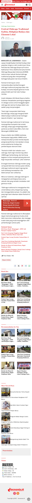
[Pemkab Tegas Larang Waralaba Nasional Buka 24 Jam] (8, 293)
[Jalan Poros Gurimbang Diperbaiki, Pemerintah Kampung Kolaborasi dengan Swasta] (24, 293)
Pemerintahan (11, 26)
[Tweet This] (18, 266)
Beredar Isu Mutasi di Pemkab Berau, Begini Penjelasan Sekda (13, 246)
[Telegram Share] (25, 266)
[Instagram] (14, 493)
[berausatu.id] (9, 4)
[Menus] (2, 4)
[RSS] (17, 493)
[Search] (30, 4)
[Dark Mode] (27, 4)
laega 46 (7, 37)
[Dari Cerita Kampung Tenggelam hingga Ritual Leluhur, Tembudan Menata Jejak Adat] (24, 277)
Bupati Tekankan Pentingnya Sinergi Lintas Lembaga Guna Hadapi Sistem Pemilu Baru (15, 250)
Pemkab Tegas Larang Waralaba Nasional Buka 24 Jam (15, 238)
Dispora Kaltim (6, 260)
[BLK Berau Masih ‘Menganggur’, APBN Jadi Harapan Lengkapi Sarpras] (8, 277)
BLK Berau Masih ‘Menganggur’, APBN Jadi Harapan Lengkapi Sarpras (13, 229)
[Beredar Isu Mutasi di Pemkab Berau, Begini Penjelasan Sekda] (8, 310)
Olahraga (4, 26)
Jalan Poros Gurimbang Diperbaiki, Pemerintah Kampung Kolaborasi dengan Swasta (14, 242)
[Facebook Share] (15, 266)
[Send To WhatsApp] (29, 266)
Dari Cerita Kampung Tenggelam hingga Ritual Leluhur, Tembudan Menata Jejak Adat (14, 233)
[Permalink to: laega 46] (2, 38)
